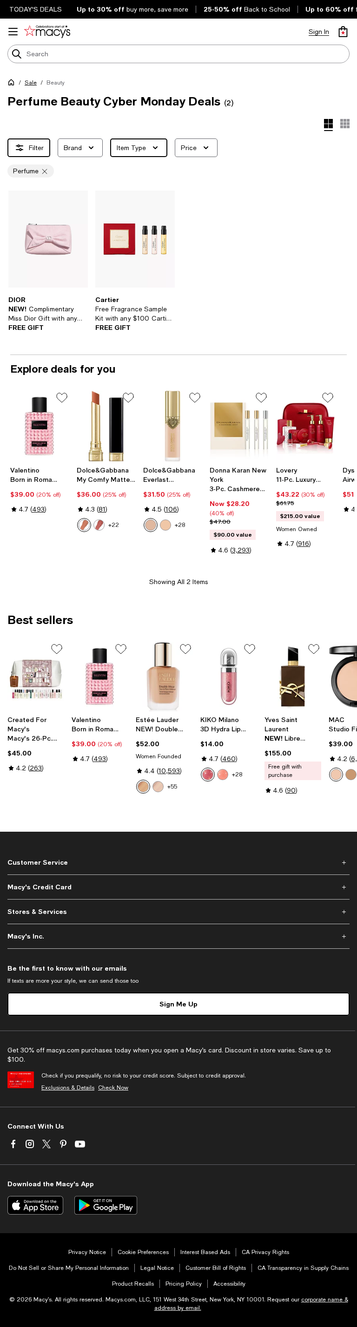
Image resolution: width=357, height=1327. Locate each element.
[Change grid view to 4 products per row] (328, 125)
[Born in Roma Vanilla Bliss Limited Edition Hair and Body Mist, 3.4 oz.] (39, 426)
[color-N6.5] (351, 774)
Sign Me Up (178, 1004)
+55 (172, 786)
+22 (113, 525)
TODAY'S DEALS (35, 9)
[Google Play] (105, 1205)
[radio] (84, 525)
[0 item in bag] (343, 31)
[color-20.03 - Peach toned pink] (99, 525)
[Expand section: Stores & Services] (178, 912)
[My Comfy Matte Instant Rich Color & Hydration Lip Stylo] (106, 426)
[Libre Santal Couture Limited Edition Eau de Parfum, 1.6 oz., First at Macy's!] (292, 676)
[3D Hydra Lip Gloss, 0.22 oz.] (228, 676)
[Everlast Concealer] (172, 426)
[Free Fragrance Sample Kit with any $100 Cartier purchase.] (135, 239)
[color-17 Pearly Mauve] (207, 774)
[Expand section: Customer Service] (178, 862)
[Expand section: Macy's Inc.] (178, 936)
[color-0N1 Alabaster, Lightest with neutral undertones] (158, 786)
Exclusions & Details (67, 1087)
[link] (48, 313)
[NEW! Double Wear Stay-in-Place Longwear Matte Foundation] (164, 676)
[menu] (13, 31)
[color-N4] (336, 774)
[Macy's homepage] (13, 84)
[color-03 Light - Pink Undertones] (165, 525)
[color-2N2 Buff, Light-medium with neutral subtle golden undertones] (143, 786)
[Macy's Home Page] (47, 31)
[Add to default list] (61, 397)
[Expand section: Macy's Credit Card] (178, 887)
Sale (31, 82)
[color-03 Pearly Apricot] (222, 774)
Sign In (319, 31)
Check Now (113, 1087)
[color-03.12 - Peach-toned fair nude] (84, 525)
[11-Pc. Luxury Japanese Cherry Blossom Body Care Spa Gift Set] (305, 426)
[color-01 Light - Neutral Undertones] (150, 525)
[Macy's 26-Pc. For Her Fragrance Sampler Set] (35, 676)
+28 (180, 525)
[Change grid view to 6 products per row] (345, 123)
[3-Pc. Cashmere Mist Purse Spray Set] (239, 426)
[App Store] (35, 1205)
